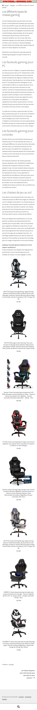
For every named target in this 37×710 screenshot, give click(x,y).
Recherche (18, 707)
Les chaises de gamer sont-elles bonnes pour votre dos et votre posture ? (27, 674)
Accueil (6, 5)
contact (21, 697)
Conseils (12, 5)
